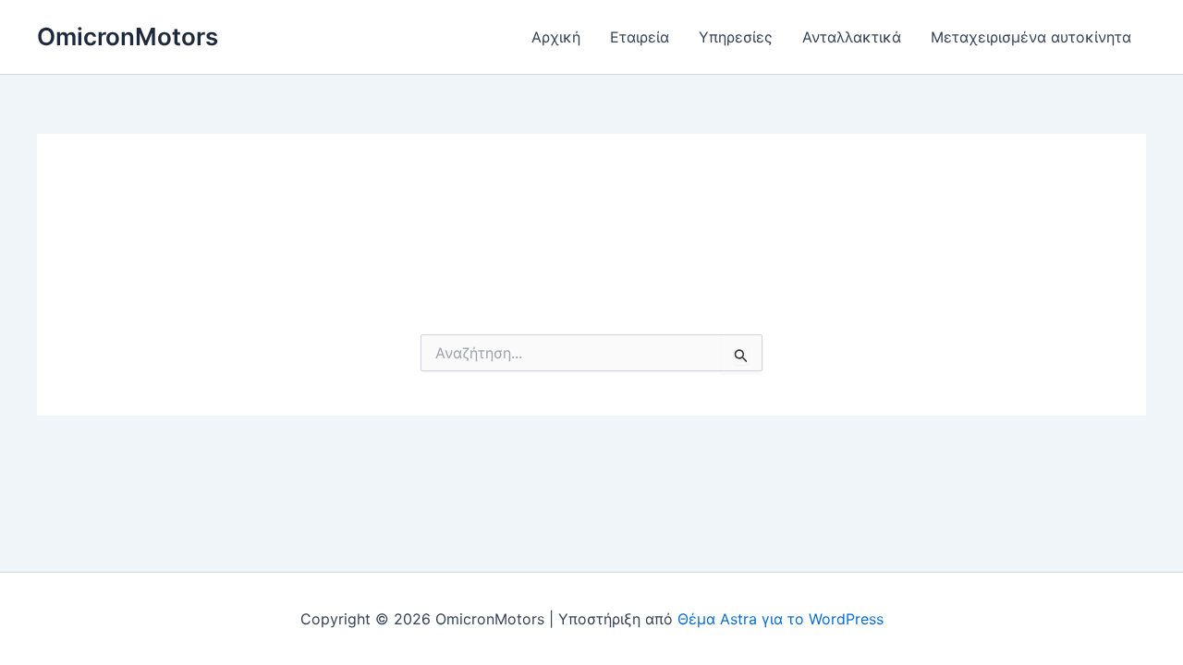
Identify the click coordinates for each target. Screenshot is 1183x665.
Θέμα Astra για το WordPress (780, 619)
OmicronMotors (127, 36)
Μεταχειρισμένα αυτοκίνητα (1031, 37)
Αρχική (555, 37)
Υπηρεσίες (736, 37)
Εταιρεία (639, 37)
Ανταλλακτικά (851, 37)
